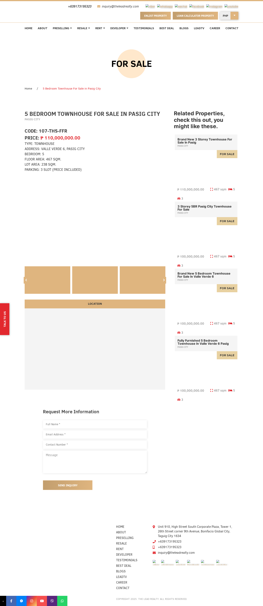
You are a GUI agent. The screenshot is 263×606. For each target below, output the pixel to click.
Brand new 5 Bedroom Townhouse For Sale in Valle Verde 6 (204, 274)
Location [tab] (95, 304)
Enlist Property (155, 16)
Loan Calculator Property (195, 16)
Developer (118, 28)
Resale (82, 28)
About (42, 28)
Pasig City (183, 145)
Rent (98, 28)
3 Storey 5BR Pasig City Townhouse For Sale (205, 207)
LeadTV (199, 28)
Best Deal (166, 28)
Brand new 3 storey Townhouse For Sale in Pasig (205, 140)
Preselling (61, 28)
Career (215, 28)
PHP (225, 16)
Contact (231, 28)
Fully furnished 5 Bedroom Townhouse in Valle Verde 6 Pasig (203, 342)
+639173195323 (169, 542)
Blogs (183, 28)
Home (28, 28)
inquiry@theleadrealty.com (176, 553)
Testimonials (144, 28)
